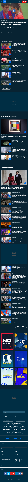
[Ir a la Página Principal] (4, 1)
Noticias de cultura (16, 207)
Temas (2, 443)
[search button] (24, 412)
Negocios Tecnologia (6, 185)
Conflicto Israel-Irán (8, 420)
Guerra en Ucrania (20, 420)
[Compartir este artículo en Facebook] (2, 28)
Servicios (3, 465)
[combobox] (14, 412)
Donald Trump (7, 426)
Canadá (14, 237)
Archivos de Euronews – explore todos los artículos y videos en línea (21, 460)
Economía (14, 296)
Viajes (2, 454)
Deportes (14, 281)
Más (2, 469)
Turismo (23, 429)
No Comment (4, 134)
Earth (16, 448)
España (8, 423)
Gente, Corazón (17, 432)
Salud (16, 451)
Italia (23, 426)
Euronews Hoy (15, 266)
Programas (17, 456)
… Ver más (5, 36)
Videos (2, 456)
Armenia (14, 310)
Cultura (16, 426)
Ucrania (8, 432)
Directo (24, 1)
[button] (5, 88)
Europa (2, 446)
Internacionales (16, 192)
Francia (15, 429)
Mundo (16, 446)
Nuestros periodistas (5, 459)
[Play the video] (14, 11)
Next (2, 451)
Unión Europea (6, 429)
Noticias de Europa (16, 200)
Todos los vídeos (20, 326)
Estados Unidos (17, 423)
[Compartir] (8, 28)
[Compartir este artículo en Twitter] (5, 28)
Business (3, 448)
